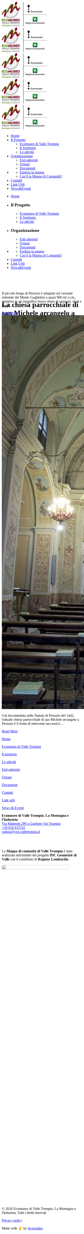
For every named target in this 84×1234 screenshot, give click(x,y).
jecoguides (35, 1228)
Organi (7, 777)
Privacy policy (12, 1220)
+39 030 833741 (13, 828)
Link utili (8, 800)
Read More (10, 313)
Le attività (9, 762)
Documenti (9, 785)
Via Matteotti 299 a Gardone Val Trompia (31, 824)
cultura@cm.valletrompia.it (21, 832)
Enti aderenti (11, 769)
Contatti (7, 792)
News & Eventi (13, 808)
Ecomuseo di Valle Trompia (21, 746)
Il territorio (9, 754)
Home (6, 739)
